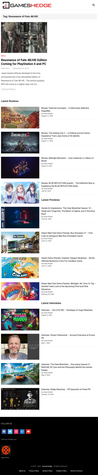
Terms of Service (76, 471)
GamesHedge (47, 466)
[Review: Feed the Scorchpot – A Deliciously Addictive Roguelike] (20, 118)
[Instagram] (16, 432)
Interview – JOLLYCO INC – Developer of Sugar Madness (67, 310)
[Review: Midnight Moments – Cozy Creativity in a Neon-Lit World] (20, 168)
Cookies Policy (61, 471)
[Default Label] (22, 432)
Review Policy (47, 471)
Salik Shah (5, 68)
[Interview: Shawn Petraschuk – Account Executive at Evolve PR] (20, 347)
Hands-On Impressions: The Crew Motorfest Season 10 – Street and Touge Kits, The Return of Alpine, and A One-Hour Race (68, 211)
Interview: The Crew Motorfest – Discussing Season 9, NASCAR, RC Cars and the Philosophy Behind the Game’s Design (66, 367)
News (3, 56)
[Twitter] (10, 432)
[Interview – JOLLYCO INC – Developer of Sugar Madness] (20, 320)
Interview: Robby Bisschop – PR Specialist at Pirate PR (65, 389)
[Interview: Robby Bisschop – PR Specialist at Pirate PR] (20, 399)
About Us (22, 471)
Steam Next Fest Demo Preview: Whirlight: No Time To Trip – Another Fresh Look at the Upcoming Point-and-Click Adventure (68, 286)
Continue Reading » (8, 89)
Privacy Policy (34, 471)
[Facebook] (4, 432)
